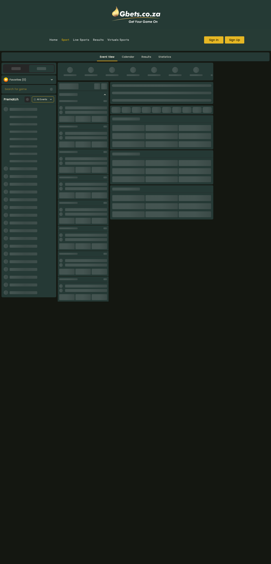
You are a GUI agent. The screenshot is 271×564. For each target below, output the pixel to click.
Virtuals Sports (118, 40)
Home (54, 40)
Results (98, 40)
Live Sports (81, 40)
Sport (66, 40)
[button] (107, 56)
